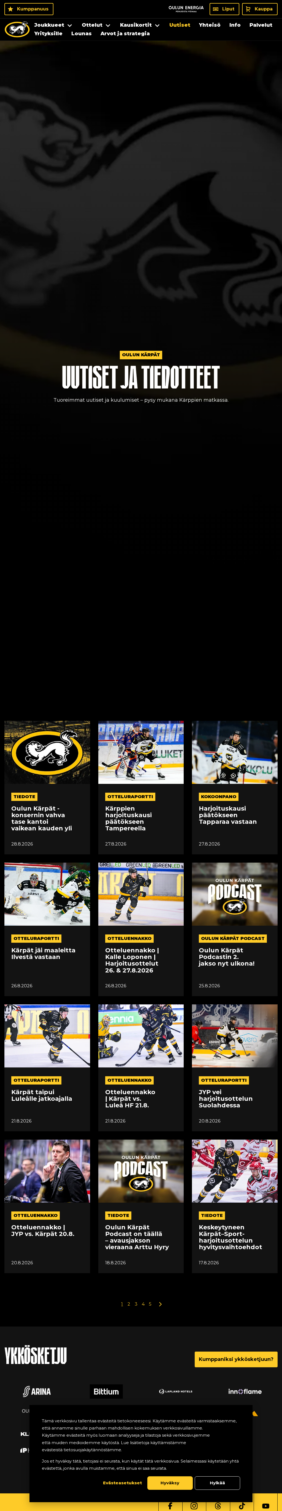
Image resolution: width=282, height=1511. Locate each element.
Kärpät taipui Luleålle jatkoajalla (41, 1095)
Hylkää (217, 1482)
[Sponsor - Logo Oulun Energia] (186, 9)
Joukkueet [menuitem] (49, 25)
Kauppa (264, 9)
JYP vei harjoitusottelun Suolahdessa (226, 1099)
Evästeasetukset (122, 1482)
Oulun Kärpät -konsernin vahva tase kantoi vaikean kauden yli (41, 818)
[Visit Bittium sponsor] (106, 1391)
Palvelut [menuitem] (261, 25)
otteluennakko (129, 938)
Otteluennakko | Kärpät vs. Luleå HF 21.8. (130, 1099)
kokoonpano (218, 796)
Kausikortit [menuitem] (136, 25)
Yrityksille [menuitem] (48, 34)
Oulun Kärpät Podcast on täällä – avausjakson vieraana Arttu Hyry (137, 1237)
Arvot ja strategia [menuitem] (125, 34)
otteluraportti (130, 796)
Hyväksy (170, 1482)
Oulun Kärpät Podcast (233, 938)
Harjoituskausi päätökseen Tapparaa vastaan (228, 815)
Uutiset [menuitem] (179, 25)
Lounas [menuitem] (81, 34)
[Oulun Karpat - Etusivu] (17, 29)
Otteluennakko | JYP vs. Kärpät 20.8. (42, 1230)
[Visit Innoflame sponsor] (245, 1391)
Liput (228, 9)
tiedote (24, 796)
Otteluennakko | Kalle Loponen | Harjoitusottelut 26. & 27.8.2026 (132, 960)
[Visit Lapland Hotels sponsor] (175, 1391)
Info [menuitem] (235, 25)
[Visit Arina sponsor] (36, 1391)
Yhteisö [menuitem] (210, 25)
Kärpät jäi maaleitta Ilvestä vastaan (43, 953)
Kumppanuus (32, 9)
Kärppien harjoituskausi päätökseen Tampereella (128, 818)
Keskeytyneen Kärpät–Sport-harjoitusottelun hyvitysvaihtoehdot (230, 1237)
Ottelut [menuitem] (92, 25)
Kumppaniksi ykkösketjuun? (236, 1359)
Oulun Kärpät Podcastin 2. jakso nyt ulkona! (226, 957)
